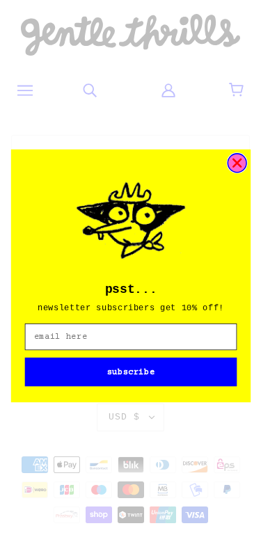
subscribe (130, 371)
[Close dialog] (237, 162)
